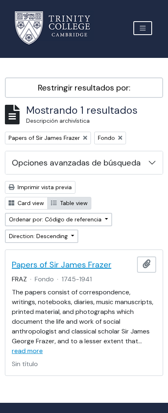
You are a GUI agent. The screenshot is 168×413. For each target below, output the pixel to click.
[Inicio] (57, 28)
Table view (73, 203)
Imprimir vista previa (44, 187)
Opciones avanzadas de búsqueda (76, 162)
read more (27, 351)
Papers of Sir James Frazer (61, 264)
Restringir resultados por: (84, 87)
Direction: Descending (39, 236)
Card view (30, 203)
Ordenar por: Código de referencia (56, 219)
